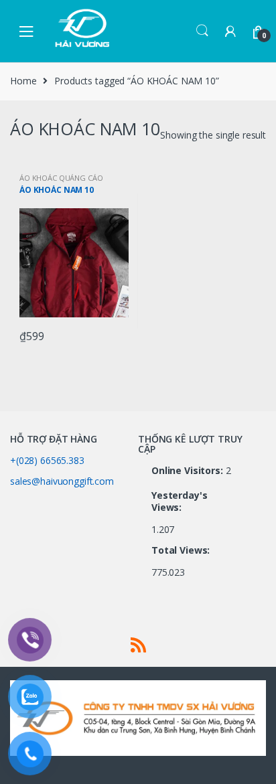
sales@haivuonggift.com (62, 481)
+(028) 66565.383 (47, 460)
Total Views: (181, 550)
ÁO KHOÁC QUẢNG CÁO (60, 178)
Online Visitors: (188, 471)
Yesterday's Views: (179, 501)
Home (23, 80)
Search (202, 30)
